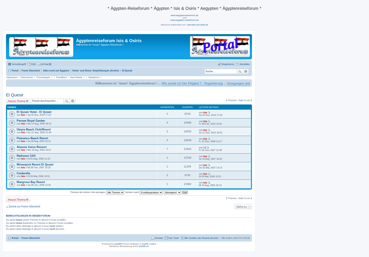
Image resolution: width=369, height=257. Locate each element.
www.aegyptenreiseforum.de (184, 15)
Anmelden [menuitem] (245, 64)
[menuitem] (44, 64)
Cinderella (23, 173)
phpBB (117, 244)
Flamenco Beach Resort (32, 138)
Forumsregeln (43, 77)
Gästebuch (93, 77)
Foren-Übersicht (31, 238)
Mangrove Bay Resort (31, 182)
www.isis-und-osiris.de (197, 25)
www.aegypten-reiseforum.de (184, 20)
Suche (240, 71)
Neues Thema (16, 101)
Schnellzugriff (19, 64)
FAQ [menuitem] (33, 64)
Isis (23, 115)
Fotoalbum (61, 77)
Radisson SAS (26, 155)
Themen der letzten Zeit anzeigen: (88, 192)
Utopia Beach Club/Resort (34, 129)
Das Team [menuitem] (173, 238)
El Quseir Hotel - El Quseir (34, 112)
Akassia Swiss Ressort (32, 147)
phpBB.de (144, 246)
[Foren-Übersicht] (41, 46)
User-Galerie (76, 77)
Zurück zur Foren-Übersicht (24, 206)
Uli (204, 147)
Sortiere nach (132, 192)
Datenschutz (27, 77)
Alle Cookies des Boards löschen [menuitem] (201, 238)
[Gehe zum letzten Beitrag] (209, 112)
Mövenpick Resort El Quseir (35, 164)
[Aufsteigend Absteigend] (173, 192)
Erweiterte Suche (246, 71)
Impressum (12, 77)
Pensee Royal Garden (31, 120)
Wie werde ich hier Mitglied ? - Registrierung (184, 83)
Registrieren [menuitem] (228, 64)
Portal (15, 70)
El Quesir (14, 95)
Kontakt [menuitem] (159, 238)
